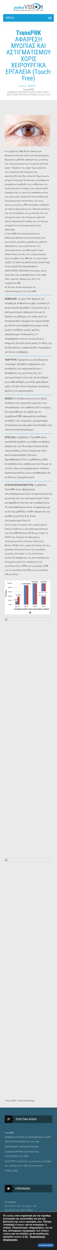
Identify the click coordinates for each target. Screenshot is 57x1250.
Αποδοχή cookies (45, 1245)
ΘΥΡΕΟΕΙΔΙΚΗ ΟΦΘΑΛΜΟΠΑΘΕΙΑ (21, 1147)
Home (22, 86)
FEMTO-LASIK (11, 1171)
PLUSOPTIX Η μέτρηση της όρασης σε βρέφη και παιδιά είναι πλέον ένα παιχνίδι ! (28, 1163)
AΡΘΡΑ (32, 86)
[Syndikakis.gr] (28, 7)
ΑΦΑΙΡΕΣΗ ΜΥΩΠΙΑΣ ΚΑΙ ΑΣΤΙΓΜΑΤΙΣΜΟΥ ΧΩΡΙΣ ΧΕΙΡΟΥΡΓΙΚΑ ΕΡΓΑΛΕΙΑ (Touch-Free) (28, 1137)
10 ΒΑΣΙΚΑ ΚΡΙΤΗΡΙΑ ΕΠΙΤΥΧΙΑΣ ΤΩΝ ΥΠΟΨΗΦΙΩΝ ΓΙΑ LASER (22, 1154)
